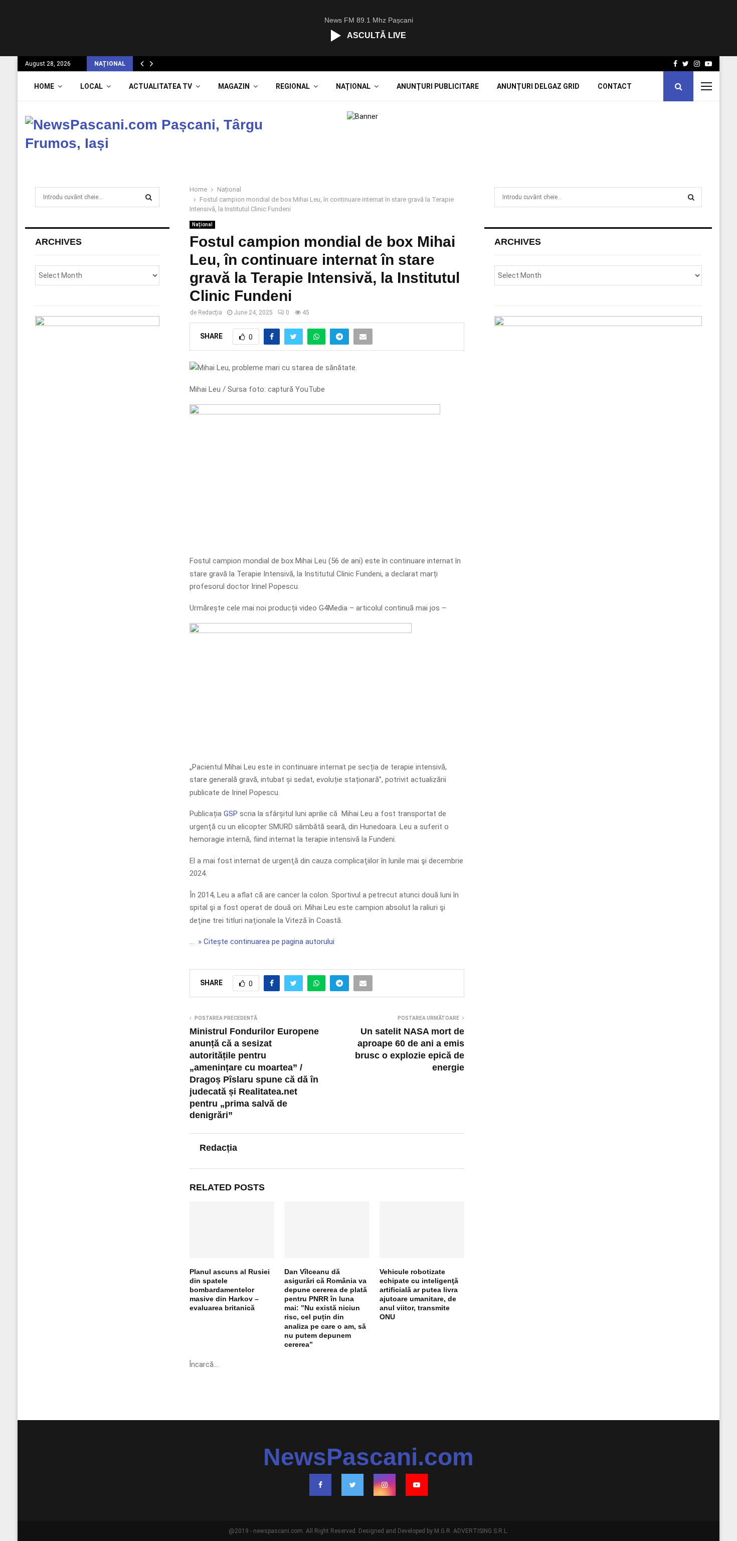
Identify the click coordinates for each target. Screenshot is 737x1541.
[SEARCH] (148, 197)
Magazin (234, 86)
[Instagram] (385, 1485)
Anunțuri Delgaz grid (538, 86)
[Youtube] (417, 1485)
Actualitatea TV (160, 86)
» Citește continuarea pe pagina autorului (265, 941)
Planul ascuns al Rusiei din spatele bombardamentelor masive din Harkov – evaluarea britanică (230, 1290)
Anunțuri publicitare (438, 86)
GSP (231, 813)
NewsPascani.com (368, 1457)
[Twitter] (352, 1485)
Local (91, 86)
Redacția (210, 312)
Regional (293, 86)
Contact (615, 86)
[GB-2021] (301, 630)
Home (44, 86)
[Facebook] (320, 1485)
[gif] (315, 411)
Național (353, 86)
